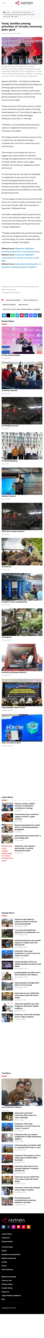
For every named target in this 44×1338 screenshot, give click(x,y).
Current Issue (7, 1247)
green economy (9, 304)
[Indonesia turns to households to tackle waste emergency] (22, 622)
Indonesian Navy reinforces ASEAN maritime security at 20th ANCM (28, 964)
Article (4, 1262)
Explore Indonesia (9, 1258)
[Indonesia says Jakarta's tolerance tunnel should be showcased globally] (7, 923)
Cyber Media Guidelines (11, 1296)
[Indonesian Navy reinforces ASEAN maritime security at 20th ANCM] (7, 965)
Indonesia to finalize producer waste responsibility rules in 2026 (17, 706)
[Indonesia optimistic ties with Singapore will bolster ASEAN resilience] (7, 1007)
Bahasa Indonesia (9, 1277)
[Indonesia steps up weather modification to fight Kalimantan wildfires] (7, 1138)
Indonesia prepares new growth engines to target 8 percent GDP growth (28, 942)
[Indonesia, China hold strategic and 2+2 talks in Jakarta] (7, 1018)
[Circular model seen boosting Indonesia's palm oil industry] (22, 552)
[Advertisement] (22, 771)
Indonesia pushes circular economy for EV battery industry (20, 495)
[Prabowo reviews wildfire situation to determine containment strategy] (7, 807)
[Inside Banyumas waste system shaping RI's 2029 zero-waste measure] (22, 516)
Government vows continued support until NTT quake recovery (26, 816)
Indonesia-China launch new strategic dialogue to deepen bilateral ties (27, 1168)
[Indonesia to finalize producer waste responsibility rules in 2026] (22, 692)
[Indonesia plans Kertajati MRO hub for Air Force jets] (7, 986)
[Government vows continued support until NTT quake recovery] (7, 817)
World (4, 1251)
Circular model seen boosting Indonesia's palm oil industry (22, 565)
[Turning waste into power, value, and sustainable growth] (22, 411)
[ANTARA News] (24, 3)
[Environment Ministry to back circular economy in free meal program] (22, 340)
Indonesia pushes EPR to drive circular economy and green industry (18, 671)
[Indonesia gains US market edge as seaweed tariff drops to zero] (7, 1148)
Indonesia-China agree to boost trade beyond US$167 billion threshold (28, 1158)
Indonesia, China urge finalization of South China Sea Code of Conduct (27, 953)
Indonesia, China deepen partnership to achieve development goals (25, 848)
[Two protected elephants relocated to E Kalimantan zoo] (7, 933)
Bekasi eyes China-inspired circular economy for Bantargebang (21, 460)
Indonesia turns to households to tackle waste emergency (22, 636)
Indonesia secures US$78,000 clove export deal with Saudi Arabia (27, 995)
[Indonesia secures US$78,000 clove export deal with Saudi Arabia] (7, 996)
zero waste (23, 304)
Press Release (7, 1270)
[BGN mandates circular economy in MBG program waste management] (22, 587)
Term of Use (7, 1280)
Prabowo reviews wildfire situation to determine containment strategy (25, 806)
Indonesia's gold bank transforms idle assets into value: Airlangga (26, 1115)
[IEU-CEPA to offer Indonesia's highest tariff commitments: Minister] (22, 1092)
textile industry (30, 300)
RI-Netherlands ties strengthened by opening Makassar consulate (25, 1200)
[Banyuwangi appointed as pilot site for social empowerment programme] (7, 828)
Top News (6, 1073)
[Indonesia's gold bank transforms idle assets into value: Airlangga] (7, 1116)
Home (7, 12)
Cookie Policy (7, 1288)
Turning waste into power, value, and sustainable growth (18, 424)
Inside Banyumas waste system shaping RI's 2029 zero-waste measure (21, 530)
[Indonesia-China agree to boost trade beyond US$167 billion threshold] (7, 1159)
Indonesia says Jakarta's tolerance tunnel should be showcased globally (26, 921)
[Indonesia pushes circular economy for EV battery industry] (22, 481)
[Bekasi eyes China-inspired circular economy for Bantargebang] (22, 446)
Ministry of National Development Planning (21, 309)
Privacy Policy (7, 1284)
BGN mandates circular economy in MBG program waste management (19, 601)
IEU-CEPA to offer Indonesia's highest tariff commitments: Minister (20, 1106)
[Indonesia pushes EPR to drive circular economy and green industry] (22, 657)
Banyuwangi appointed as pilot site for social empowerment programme (27, 827)
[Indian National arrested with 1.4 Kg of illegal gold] (7, 839)
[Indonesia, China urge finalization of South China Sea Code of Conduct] (7, 954)
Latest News (7, 797)
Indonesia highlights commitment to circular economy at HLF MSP (20, 258)
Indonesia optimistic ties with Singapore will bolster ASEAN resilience (27, 1006)
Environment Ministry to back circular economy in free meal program (22, 354)
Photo (4, 1266)
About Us (5, 1292)
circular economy (13, 300)
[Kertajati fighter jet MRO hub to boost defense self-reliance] (7, 976)
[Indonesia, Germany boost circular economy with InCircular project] (22, 728)
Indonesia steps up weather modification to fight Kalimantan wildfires (28, 1137)
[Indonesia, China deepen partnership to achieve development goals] (7, 853)
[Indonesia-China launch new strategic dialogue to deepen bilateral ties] (7, 1169)
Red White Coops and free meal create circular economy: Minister (22, 389)
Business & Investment (22, 12)
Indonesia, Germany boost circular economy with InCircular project (21, 741)
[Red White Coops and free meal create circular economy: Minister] (22, 375)
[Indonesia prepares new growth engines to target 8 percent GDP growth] (7, 943)
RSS (3, 1299)
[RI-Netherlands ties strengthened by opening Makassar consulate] (7, 1201)
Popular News (8, 913)
